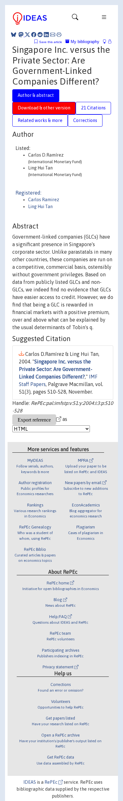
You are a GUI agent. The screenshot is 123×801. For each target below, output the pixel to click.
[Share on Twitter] (27, 34)
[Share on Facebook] (33, 34)
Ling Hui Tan (40, 206)
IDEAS (29, 782)
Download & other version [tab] (44, 107)
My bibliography (84, 41)
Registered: (28, 193)
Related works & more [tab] (40, 120)
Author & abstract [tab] (36, 95)
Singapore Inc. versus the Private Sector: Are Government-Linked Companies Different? (55, 369)
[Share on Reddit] (40, 34)
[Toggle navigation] (75, 18)
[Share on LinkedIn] (46, 34)
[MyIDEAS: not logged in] (106, 42)
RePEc (51, 782)
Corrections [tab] (85, 120)
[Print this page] (59, 34)
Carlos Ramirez (43, 199)
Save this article (50, 42)
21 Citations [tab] (93, 107)
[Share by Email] (52, 34)
